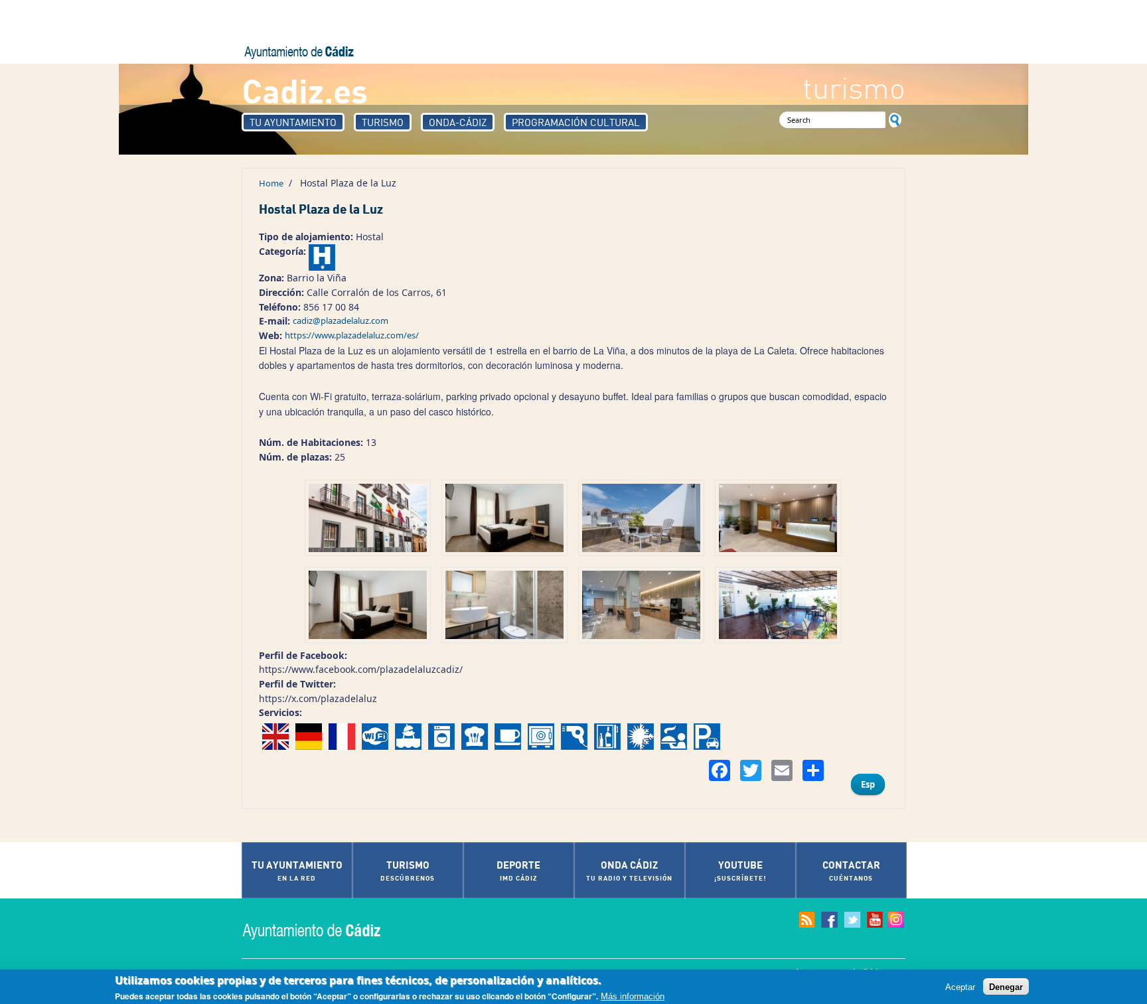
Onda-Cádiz (458, 122)
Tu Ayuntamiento (293, 122)
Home (271, 183)
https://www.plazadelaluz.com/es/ (352, 335)
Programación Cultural (576, 122)
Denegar (1006, 986)
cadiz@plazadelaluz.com (340, 320)
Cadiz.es (305, 90)
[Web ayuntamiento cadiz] (325, 930)
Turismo (383, 122)
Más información (632, 996)
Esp (868, 784)
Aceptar (960, 986)
